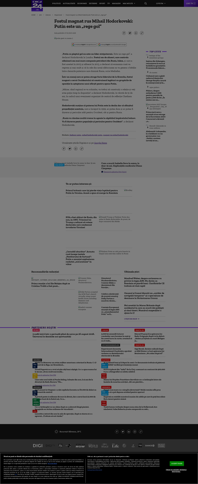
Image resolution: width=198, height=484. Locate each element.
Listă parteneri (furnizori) (94, 470)
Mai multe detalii (52, 463)
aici (16, 474)
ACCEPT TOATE (176, 464)
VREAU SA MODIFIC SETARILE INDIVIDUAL (176, 470)
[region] (99, 468)
